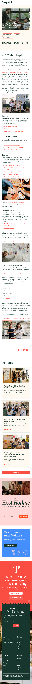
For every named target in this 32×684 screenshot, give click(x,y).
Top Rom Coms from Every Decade (13, 147)
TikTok (18, 660)
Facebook (19, 663)
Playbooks (19, 640)
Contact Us (6, 660)
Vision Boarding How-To (10, 241)
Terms (4, 665)
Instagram (19, 658)
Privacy (5, 663)
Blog (18, 648)
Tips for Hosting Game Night (12, 145)
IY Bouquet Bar (9, 228)
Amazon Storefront (8, 642)
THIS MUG (7, 298)
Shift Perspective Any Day (11, 128)
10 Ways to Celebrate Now (11, 126)
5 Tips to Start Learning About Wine (16, 202)
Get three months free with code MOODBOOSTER (15, 72)
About (4, 658)
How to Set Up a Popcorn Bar (12, 176)
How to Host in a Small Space (12, 149)
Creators (19, 651)
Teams (18, 642)
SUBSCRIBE (23, 516)
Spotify (18, 669)
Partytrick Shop (7, 640)
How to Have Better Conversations (13, 131)
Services (19, 646)
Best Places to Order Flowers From (13, 273)
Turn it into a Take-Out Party (12, 165)
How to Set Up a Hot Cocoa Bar (12, 172)
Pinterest (19, 667)
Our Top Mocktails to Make (11, 174)
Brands (18, 644)
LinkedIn (19, 665)
